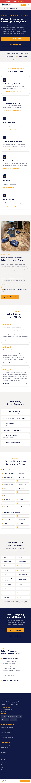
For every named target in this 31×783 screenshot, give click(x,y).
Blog (2, 767)
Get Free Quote (25, 781)
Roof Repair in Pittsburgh (8, 675)
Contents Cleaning (5, 745)
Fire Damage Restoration (7, 730)
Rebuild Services (5, 750)
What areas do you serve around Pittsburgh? (10, 436)
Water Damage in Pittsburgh (9, 661)
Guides (2, 764)
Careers (3, 769)
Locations (6, 8)
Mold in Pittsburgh (7, 666)
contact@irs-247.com (8, 709)
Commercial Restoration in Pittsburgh (11, 670)
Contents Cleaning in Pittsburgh (10, 673)
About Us (3, 759)
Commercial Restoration (7, 737)
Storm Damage (4, 735)
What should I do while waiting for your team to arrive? (11, 443)
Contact (3, 772)
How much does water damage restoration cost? (10, 424)
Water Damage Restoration (7, 727)
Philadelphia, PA (6, 683)
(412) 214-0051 (21, 1)
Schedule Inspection (15, 44)
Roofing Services (5, 747)
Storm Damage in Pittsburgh (9, 668)
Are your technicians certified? (12, 430)
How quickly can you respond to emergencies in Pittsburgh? (11, 412)
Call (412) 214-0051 (11, 297)
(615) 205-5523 (7, 707)
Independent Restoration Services (12, 698)
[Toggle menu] (28, 4)
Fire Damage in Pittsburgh (9, 663)
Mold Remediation (5, 732)
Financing (3, 752)
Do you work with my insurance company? (15, 418)
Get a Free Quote (15, 636)
